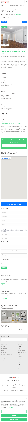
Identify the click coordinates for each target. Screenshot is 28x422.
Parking (2, 368)
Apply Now (18, 14)
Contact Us (20, 368)
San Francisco (4, 9)
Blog (19, 348)
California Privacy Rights (13, 384)
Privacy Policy (4, 384)
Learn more (20, 121)
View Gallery (5, 44)
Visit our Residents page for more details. (11, 123)
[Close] (26, 398)
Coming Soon (4, 364)
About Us (20, 346)
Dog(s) (4, 264)
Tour (2, 366)
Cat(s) (4, 261)
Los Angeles (3, 352)
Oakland (3, 350)
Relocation (20, 356)
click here (11, 407)
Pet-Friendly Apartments (6, 354)
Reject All (14, 415)
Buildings (3, 362)
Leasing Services (21, 350)
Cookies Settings (14, 411)
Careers (19, 358)
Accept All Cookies (14, 419)
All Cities (3, 346)
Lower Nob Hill (11, 9)
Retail (19, 354)
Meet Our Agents (22, 352)
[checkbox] (1, 261)
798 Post (18, 9)
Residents (20, 366)
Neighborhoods (4, 360)
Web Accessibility (17, 385)
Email (4, 21)
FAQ (14, 110)
